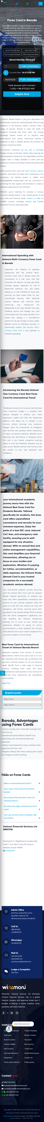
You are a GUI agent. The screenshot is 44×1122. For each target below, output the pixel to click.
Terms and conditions (12, 1062)
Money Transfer (30, 1035)
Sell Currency (8, 1049)
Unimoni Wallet (9, 1044)
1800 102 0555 (15, 929)
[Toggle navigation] (40, 3)
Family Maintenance (31, 1053)
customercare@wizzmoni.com (21, 961)
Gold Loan (7, 1035)
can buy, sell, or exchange (32, 150)
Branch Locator (9, 1040)
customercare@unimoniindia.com (16, 1089)
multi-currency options (33, 171)
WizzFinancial (9, 1116)
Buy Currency (29, 1044)
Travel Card (28, 1049)
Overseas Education (11, 1053)
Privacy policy (29, 1062)
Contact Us (28, 1058)
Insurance (28, 1040)
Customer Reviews (15, 1118)
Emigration (8, 1058)
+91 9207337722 (16, 932)
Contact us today (33, 198)
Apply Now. (6, 683)
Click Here (14, 972)
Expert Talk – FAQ (28, 1118)
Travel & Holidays (30, 1031)
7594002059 (10, 851)
